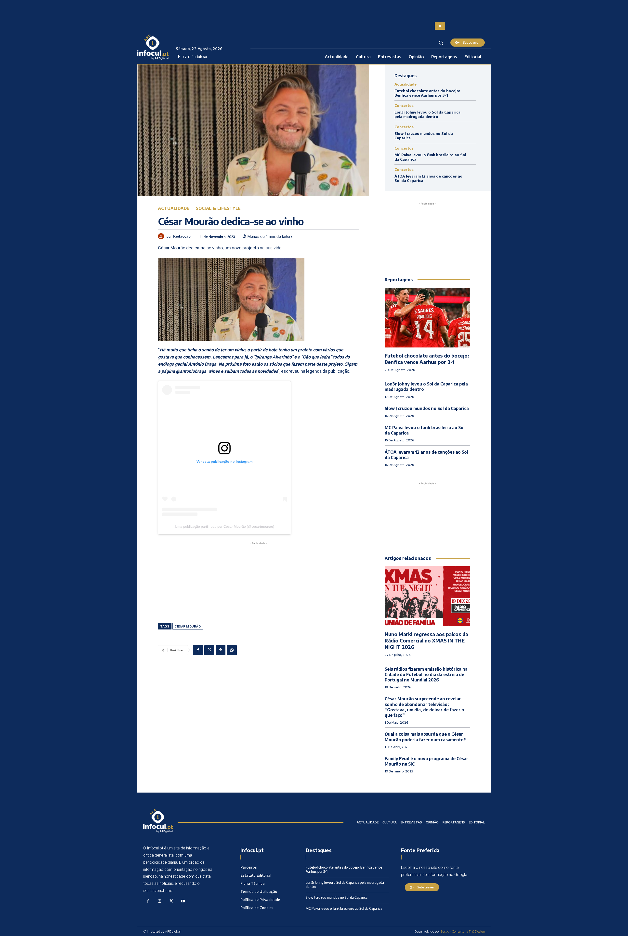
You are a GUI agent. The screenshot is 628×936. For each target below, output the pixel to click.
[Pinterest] (220, 650)
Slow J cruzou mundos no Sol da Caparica (427, 408)
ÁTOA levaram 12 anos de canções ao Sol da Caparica (426, 454)
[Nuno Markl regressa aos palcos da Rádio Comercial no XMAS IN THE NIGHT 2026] (427, 596)
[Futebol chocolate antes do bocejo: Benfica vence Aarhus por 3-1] (427, 317)
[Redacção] (162, 236)
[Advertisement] (258, 580)
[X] (209, 650)
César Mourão (188, 626)
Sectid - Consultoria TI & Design (463, 931)
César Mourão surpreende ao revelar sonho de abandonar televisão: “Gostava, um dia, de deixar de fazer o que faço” (424, 707)
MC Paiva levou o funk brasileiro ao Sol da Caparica (425, 430)
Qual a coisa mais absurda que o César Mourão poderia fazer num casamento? (425, 736)
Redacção (182, 236)
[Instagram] (159, 901)
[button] (441, 43)
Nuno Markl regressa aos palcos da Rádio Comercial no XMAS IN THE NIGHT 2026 (426, 640)
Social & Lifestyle (218, 208)
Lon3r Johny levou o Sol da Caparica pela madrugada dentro (427, 114)
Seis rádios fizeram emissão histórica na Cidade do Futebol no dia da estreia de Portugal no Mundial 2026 (426, 674)
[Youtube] (183, 901)
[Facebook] (198, 650)
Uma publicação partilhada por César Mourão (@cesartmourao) (224, 526)
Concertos (404, 105)
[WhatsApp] (232, 650)
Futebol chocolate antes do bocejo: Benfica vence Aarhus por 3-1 (427, 93)
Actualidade (174, 208)
